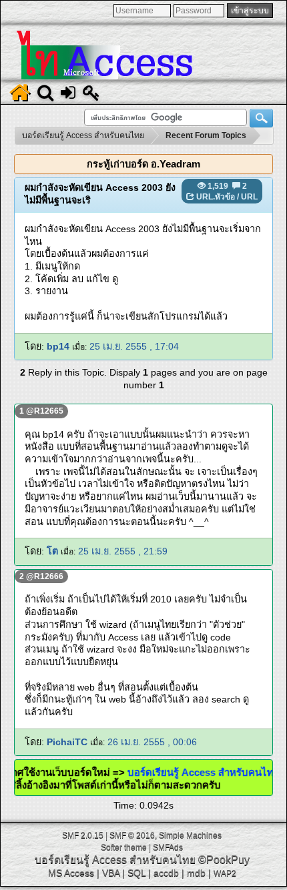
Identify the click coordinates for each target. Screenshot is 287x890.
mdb (196, 872)
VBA (110, 872)
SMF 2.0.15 (82, 835)
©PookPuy (224, 859)
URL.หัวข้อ (215, 196)
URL (249, 196)
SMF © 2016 (132, 835)
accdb (166, 872)
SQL (136, 872)
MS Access (71, 872)
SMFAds (168, 847)
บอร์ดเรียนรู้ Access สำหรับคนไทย (209, 772)
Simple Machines (190, 835)
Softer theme (124, 847)
